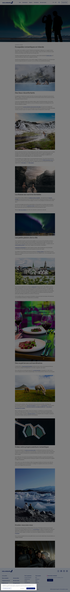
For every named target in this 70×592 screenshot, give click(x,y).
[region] (19, 587)
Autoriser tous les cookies (31, 588)
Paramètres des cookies (6, 588)
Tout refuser (22, 588)
